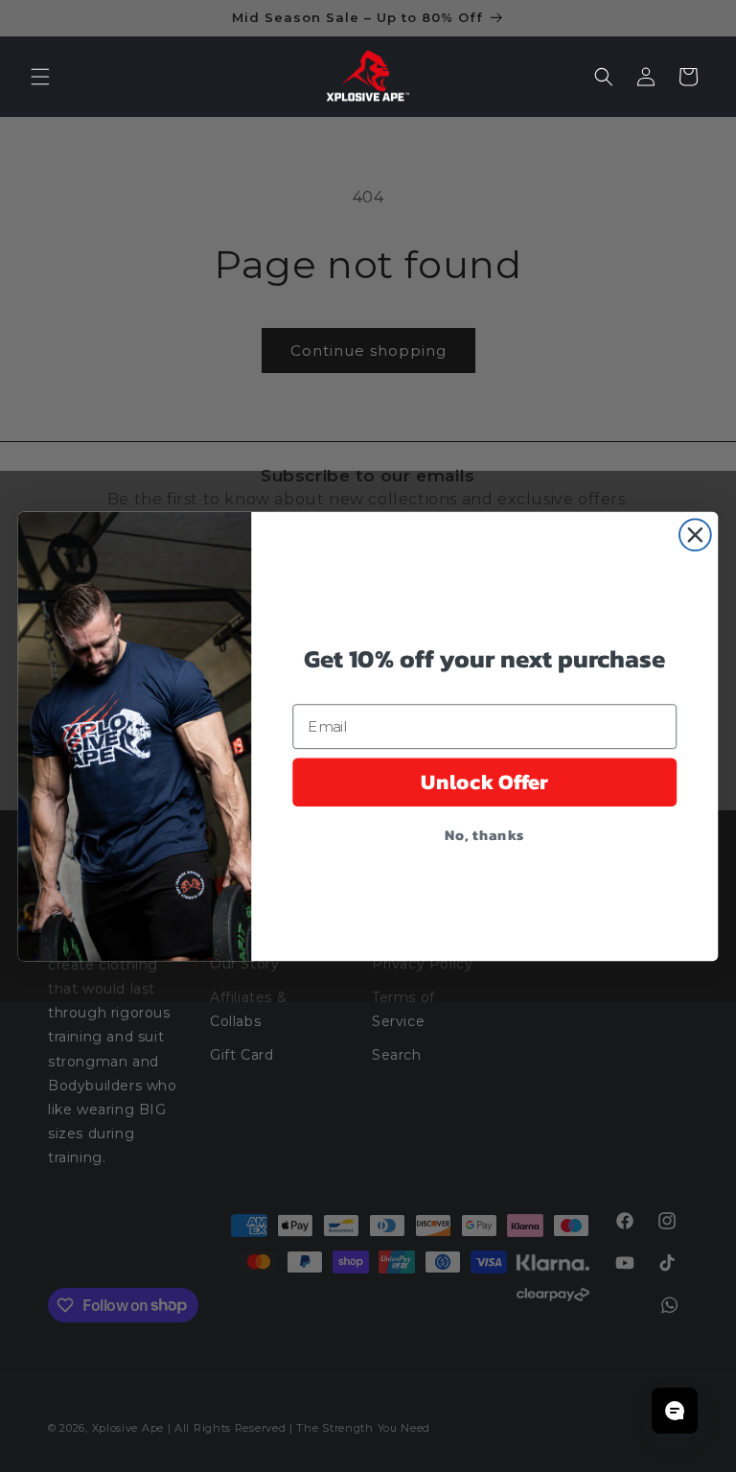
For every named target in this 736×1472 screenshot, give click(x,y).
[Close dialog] (695, 534)
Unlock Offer (485, 781)
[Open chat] (675, 1411)
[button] (40, 77)
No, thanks (484, 833)
